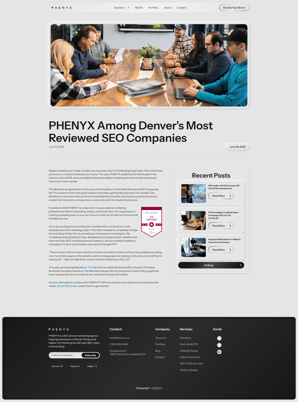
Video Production (190, 357)
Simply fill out (64, 285)
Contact (160, 357)
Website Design (189, 350)
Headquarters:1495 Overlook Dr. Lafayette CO (127, 352)
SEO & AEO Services (191, 363)
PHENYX (157, 388)
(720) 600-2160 (119, 344)
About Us (160, 337)
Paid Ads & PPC (189, 344)
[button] (122, 8)
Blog (157, 350)
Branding (185, 337)
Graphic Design (189, 369)
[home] (62, 7)
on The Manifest (93, 267)
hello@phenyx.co (119, 337)
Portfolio (160, 344)
